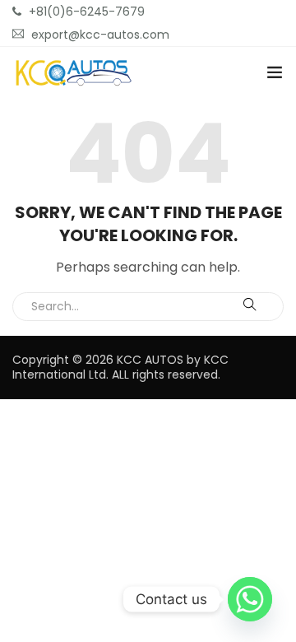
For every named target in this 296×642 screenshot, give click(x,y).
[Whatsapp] (250, 599)
